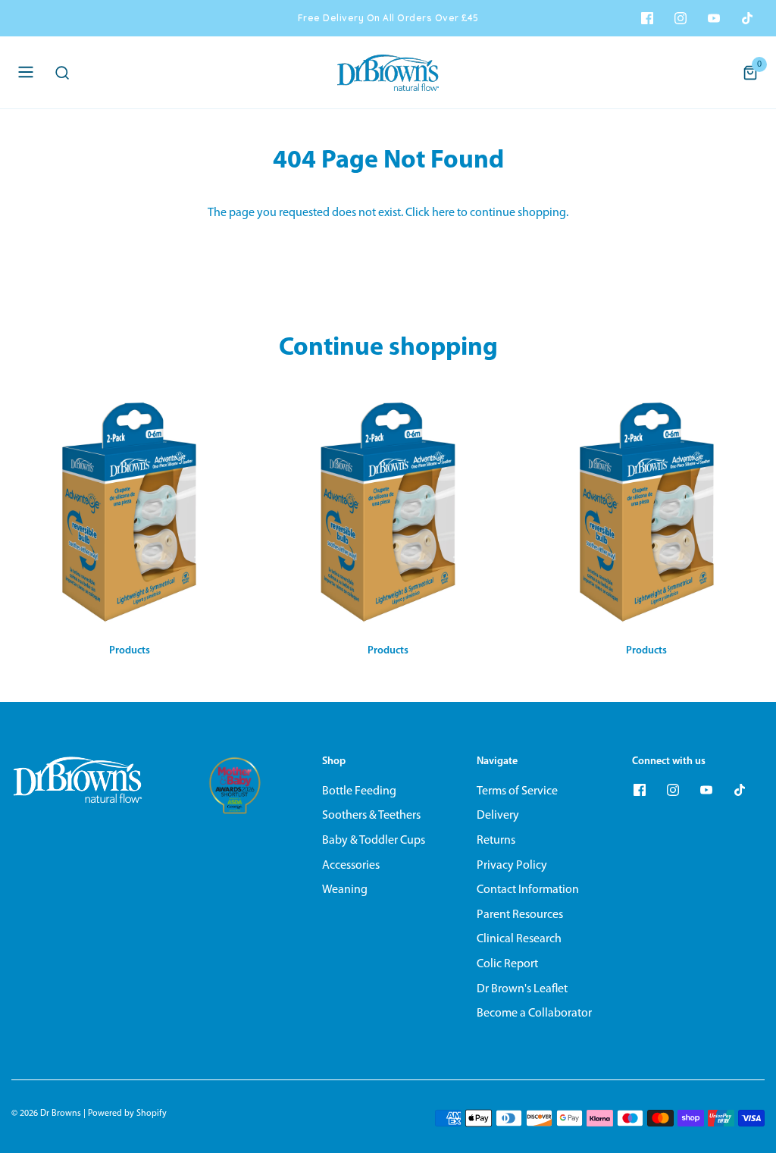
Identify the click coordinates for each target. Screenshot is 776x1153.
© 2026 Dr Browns (46, 1113)
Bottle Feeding (359, 791)
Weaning (345, 890)
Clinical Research (519, 939)
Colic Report (507, 964)
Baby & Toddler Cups (373, 841)
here (443, 213)
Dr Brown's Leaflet (522, 989)
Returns (496, 841)
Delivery (498, 816)
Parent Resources (520, 915)
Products (129, 650)
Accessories (351, 866)
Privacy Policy (512, 866)
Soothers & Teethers (371, 816)
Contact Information (528, 890)
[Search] (67, 73)
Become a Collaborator (534, 1013)
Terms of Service (517, 791)
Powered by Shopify (127, 1113)
